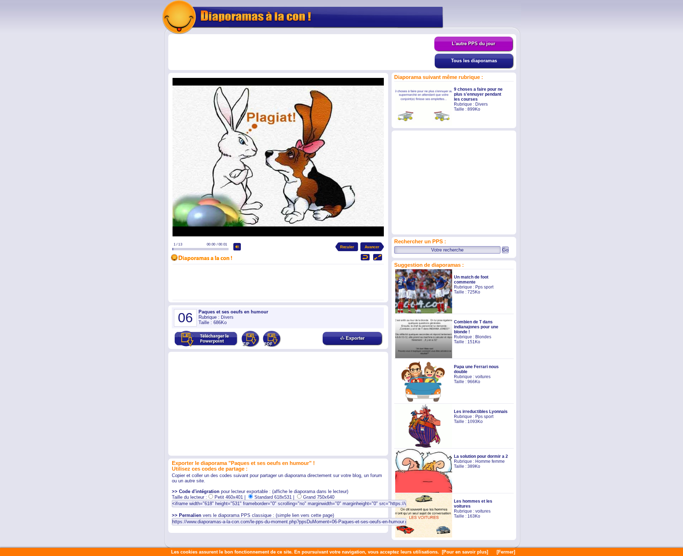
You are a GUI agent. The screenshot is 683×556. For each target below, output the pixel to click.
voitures (483, 376)
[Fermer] (506, 552)
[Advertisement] (301, 52)
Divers (481, 104)
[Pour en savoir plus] (465, 552)
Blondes (483, 336)
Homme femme (490, 461)
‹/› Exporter (352, 338)
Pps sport (484, 287)
